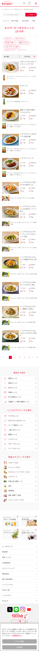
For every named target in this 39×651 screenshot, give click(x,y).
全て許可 (19, 647)
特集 (33, 21)
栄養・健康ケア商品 (14, 495)
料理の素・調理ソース (15, 481)
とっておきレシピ (17, 9)
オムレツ (8, 39)
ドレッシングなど (14, 467)
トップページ (6, 9)
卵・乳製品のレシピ (14, 397)
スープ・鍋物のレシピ (15, 425)
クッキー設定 (19, 641)
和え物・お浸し (9, 43)
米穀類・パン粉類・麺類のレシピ (18, 402)
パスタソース (12, 476)
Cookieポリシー (17, 635)
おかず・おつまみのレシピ (17, 420)
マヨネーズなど (13, 463)
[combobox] (19, 14)
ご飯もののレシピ (14, 430)
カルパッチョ (19, 39)
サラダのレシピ (13, 416)
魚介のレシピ (12, 388)
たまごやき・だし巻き (12, 47)
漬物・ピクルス (23, 43)
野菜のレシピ (12, 378)
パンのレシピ (12, 439)
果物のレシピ (12, 383)
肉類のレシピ (12, 392)
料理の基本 (25, 21)
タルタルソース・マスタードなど (19, 472)
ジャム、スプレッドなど (16, 500)
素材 (9, 486)
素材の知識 (14, 21)
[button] (36, 546)
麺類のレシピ (12, 434)
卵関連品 (11, 490)
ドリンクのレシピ (14, 448)
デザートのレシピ (14, 444)
